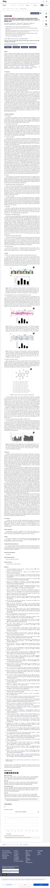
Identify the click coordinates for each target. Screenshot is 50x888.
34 (38, 456)
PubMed (11, 577)
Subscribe (4, 874)
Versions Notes (32, 47)
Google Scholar (12, 570)
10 (25, 90)
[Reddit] (16, 773)
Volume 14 (12, 8)
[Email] (5, 773)
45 (38, 496)
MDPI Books (28, 854)
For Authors (16, 852)
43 (13, 485)
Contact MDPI (4, 856)
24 (15, 364)
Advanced (46, 5)
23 (30, 244)
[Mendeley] (17, 773)
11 (26, 90)
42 (38, 482)
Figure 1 (8, 260)
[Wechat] (14, 773)
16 (24, 97)
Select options (5, 869)
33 (7, 455)
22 (11, 219)
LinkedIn (38, 852)
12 (8, 100)
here (17, 800)
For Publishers (16, 858)
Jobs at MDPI (4, 858)
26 (26, 364)
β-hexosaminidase (28, 68)
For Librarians (16, 856)
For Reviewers (16, 854)
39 (37, 472)
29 (23, 365)
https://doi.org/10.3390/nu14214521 (21, 38)
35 (32, 458)
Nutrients (8, 8)
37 (37, 463)
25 (6, 364)
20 (8, 103)
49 (19, 510)
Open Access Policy (5, 855)
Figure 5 (19, 425)
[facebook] (11, 773)
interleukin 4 (22, 68)
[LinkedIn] (9, 773)
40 (38, 472)
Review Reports (24, 47)
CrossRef (17, 570)
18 (9, 100)
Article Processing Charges (7, 852)
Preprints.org (28, 855)
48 (37, 502)
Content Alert (25, 844)
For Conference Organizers (18, 861)
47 (36, 502)
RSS (21, 844)
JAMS (27, 861)
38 (38, 463)
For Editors (16, 855)
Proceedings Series (29, 862)
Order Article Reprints (35, 13)
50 (29, 513)
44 (38, 487)
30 (35, 365)
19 (6, 102)
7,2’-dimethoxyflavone (15, 68)
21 (10, 469)
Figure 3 (8, 301)
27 (37, 364)
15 (32, 95)
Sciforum (27, 852)
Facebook (39, 854)
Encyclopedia (28, 859)
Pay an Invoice (4, 854)
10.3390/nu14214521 (23, 8)
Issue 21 (17, 8)
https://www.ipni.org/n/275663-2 (15, 637)
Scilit (20, 570)
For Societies (16, 859)
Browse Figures (16, 47)
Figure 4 (7, 360)
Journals (4, 8)
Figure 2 (20, 300)
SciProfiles (27, 858)
